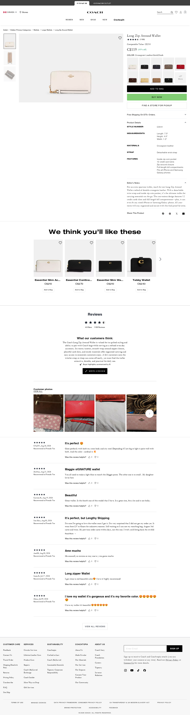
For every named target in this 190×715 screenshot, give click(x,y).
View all (38, 391)
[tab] (82, 3)
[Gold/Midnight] (156, 64)
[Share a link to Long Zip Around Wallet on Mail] (183, 213)
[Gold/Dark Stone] (168, 64)
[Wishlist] (176, 12)
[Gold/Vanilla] (144, 77)
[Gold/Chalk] (132, 64)
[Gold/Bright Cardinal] (180, 64)
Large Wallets (47, 30)
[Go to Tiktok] (138, 671)
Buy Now (157, 97)
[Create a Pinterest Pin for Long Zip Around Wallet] (170, 213)
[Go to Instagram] (125, 671)
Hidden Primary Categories (20, 30)
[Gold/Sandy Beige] (156, 77)
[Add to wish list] (120, 38)
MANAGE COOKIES (38, 703)
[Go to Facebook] (144, 671)
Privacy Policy (172, 660)
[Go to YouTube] (132, 671)
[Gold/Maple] (132, 77)
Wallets (36, 30)
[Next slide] (162, 259)
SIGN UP (174, 648)
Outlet (5, 30)
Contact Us (129, 663)
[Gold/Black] (144, 64)
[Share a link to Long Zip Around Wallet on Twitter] (176, 213)
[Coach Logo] (95, 12)
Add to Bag (157, 89)
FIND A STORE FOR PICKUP (157, 105)
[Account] (180, 12)
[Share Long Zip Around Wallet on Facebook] (163, 213)
